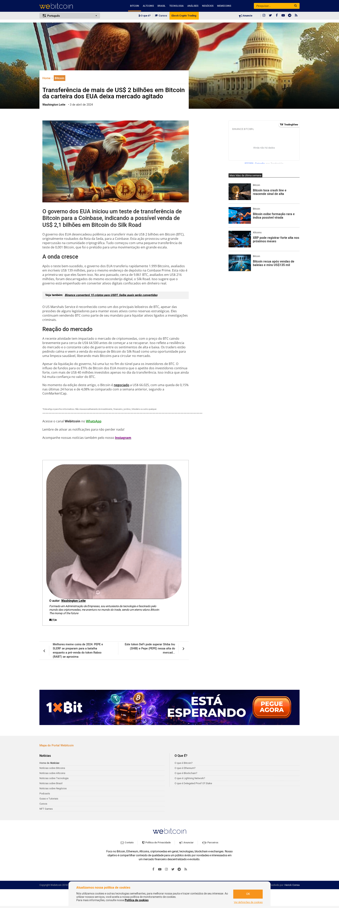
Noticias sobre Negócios (53, 788)
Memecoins (224, 6)
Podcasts (44, 793)
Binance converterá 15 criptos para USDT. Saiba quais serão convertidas (111, 295)
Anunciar (188, 842)
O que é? (145, 16)
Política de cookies (137, 900)
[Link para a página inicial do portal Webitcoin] (169, 831)
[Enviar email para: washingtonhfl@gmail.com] (50, 620)
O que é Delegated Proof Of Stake (193, 783)
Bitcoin (134, 6)
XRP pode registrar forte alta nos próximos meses (276, 239)
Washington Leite (73, 600)
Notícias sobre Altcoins (52, 773)
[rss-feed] (296, 16)
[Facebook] (277, 16)
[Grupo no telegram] (290, 16)
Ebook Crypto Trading (183, 16)
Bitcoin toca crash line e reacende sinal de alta (269, 192)
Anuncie (247, 16)
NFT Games (46, 809)
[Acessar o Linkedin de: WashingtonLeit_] (56, 620)
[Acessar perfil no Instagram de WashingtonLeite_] (53, 620)
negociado (121, 385)
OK (248, 894)
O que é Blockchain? (186, 773)
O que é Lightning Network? (190, 778)
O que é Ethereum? (185, 768)
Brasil (162, 6)
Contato (129, 842)
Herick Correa (292, 885)
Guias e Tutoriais (48, 798)
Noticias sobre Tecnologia (53, 778)
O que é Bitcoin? (183, 763)
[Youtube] (283, 16)
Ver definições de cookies (248, 902)
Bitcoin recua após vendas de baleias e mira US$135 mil (273, 263)
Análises (192, 6)
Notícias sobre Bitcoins (52, 768)
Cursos (162, 16)
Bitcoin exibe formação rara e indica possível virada (274, 216)
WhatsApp (93, 421)
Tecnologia (176, 6)
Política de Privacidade (158, 842)
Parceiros (212, 842)
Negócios (207, 6)
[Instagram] (264, 16)
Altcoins (148, 6)
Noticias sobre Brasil (50, 783)
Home (46, 78)
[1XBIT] (169, 707)
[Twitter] (270, 16)
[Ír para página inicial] (69, 6)
